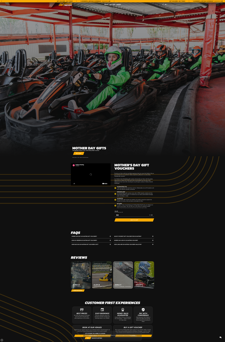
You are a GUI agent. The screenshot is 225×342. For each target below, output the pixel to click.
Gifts (78, 157)
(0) (166, 4)
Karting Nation (74, 157)
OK (88, 338)
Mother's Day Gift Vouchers (84, 157)
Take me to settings (97, 338)
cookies (133, 335)
